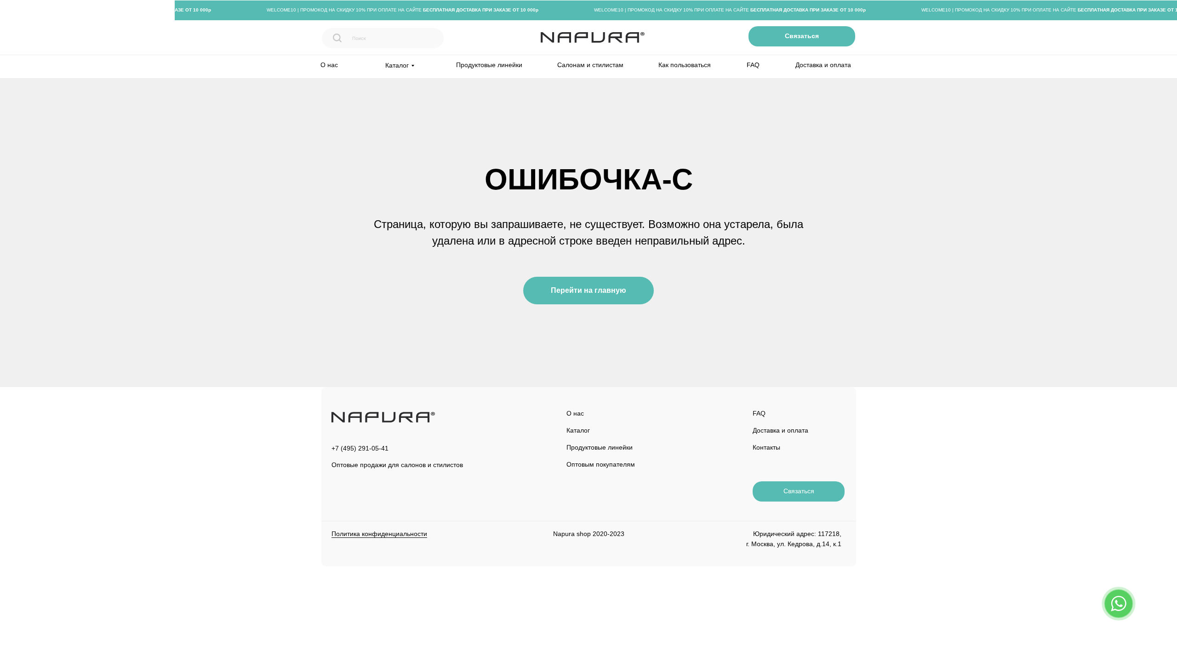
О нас (329, 64)
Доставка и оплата (823, 64)
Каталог (578, 430)
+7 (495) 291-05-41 (360, 448)
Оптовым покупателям (600, 464)
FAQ (753, 64)
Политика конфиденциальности (379, 533)
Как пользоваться (684, 64)
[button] (801, 36)
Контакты (766, 447)
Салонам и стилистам (590, 64)
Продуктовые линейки (489, 64)
